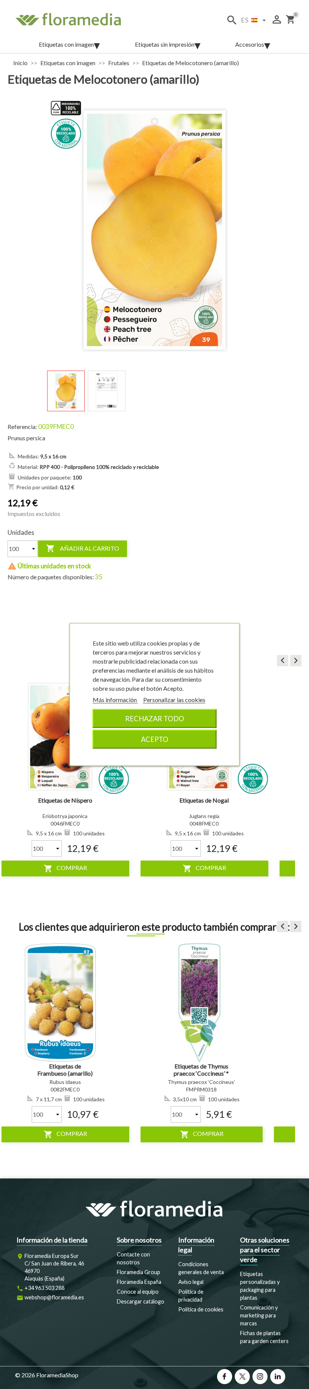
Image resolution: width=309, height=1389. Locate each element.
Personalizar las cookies (174, 699)
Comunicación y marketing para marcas (259, 1315)
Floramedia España (139, 1282)
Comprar (173, 868)
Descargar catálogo (140, 1301)
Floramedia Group (138, 1272)
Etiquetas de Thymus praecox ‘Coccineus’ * (201, 1069)
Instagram (260, 1376)
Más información (115, 699)
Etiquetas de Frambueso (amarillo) (65, 1069)
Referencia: (22, 426)
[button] (282, 660)
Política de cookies (200, 1309)
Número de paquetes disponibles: (51, 576)
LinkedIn (277, 1376)
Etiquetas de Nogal (173, 800)
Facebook (224, 1376)
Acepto (154, 739)
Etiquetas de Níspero (34, 800)
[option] (173, 777)
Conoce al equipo (138, 1291)
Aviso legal (190, 1282)
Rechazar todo (154, 718)
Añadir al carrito (82, 548)
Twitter (242, 1376)
